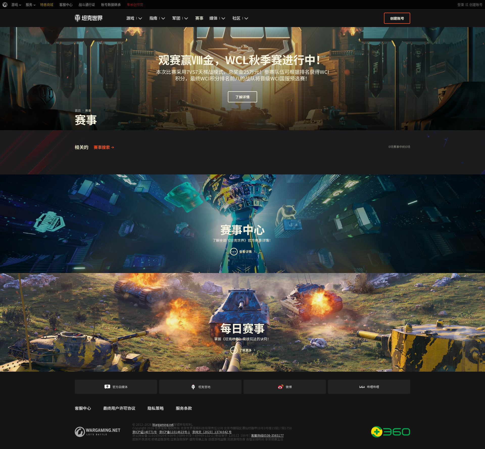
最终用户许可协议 (119, 408)
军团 (176, 18)
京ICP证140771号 (144, 432)
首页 (78, 110)
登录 (460, 5)
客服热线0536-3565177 (267, 435)
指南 (153, 18)
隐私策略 (156, 408)
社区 (236, 18)
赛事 (199, 18)
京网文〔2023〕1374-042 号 (212, 432)
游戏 (130, 18)
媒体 (213, 18)
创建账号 (475, 5)
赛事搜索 (102, 147)
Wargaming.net (163, 424)
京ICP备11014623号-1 (174, 432)
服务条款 (184, 408)
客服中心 (83, 408)
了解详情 (242, 96)
